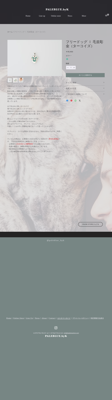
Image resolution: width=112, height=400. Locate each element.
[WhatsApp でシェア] (75, 100)
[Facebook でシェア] (67, 100)
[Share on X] (79, 100)
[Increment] (74, 67)
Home (8, 318)
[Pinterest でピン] (71, 100)
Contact (52, 318)
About (44, 318)
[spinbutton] (71, 67)
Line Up (29, 318)
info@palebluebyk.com (71, 333)
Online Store (18, 318)
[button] (107, 15)
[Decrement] (67, 67)
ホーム (10, 32)
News (37, 318)
